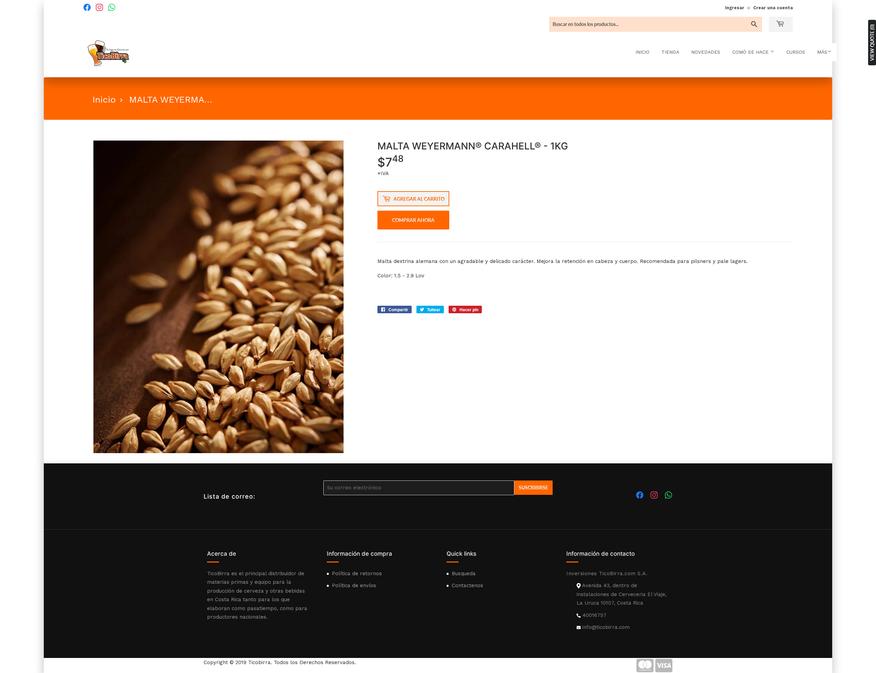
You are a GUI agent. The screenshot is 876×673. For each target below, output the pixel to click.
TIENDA (670, 52)
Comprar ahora (413, 220)
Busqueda (464, 573)
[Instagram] (99, 7)
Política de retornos (357, 573)
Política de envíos (354, 585)
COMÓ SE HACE (751, 52)
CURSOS (795, 52)
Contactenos (467, 585)
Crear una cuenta (773, 7)
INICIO (642, 52)
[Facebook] (87, 7)
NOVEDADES (705, 52)
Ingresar (734, 7)
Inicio (104, 99)
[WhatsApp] (111, 7)
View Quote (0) (872, 42)
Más (822, 52)
